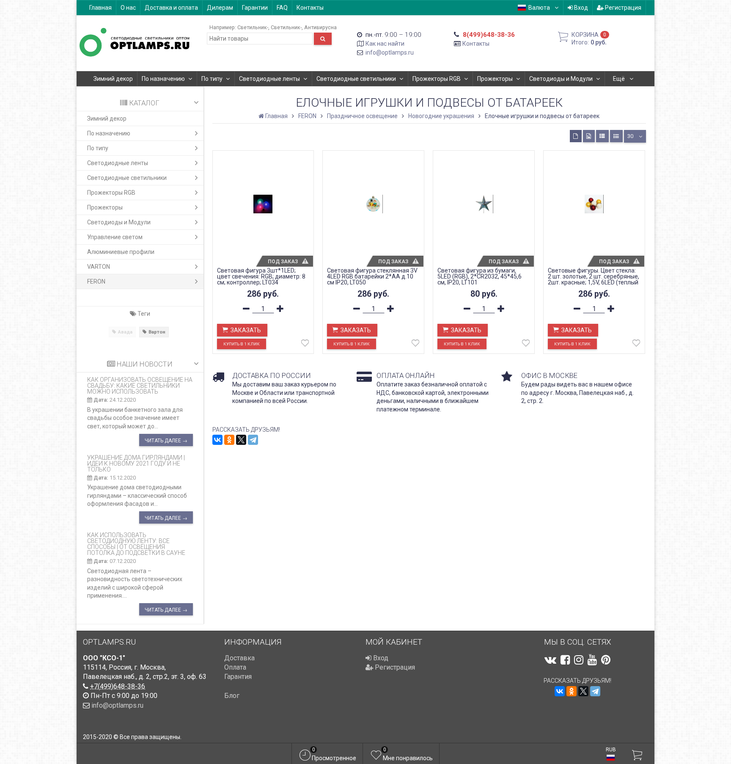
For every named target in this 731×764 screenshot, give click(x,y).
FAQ (282, 7)
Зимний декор (113, 78)
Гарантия (238, 677)
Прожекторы (495, 78)
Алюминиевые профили (120, 251)
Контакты (310, 7)
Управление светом (115, 237)
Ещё (619, 78)
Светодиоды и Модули (561, 78)
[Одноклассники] (229, 440)
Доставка (239, 658)
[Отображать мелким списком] (616, 136)
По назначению (163, 78)
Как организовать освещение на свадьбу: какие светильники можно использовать (139, 385)
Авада (125, 332)
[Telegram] (253, 440)
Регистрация (622, 7)
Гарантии (255, 7)
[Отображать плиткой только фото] (589, 136)
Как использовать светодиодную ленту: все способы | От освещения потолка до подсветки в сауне (136, 544)
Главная (100, 7)
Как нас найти (385, 43)
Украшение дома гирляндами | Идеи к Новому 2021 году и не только (136, 463)
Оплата (235, 667)
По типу (212, 78)
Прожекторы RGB (436, 78)
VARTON (98, 266)
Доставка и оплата (171, 7)
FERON (96, 281)
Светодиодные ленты (269, 78)
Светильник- (252, 27)
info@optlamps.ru (390, 52)
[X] (241, 440)
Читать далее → (166, 441)
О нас (128, 7)
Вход (580, 7)
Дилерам (220, 7)
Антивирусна (320, 27)
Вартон (156, 332)
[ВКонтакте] (217, 440)
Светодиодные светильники (356, 78)
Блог (231, 696)
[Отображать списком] (602, 136)
